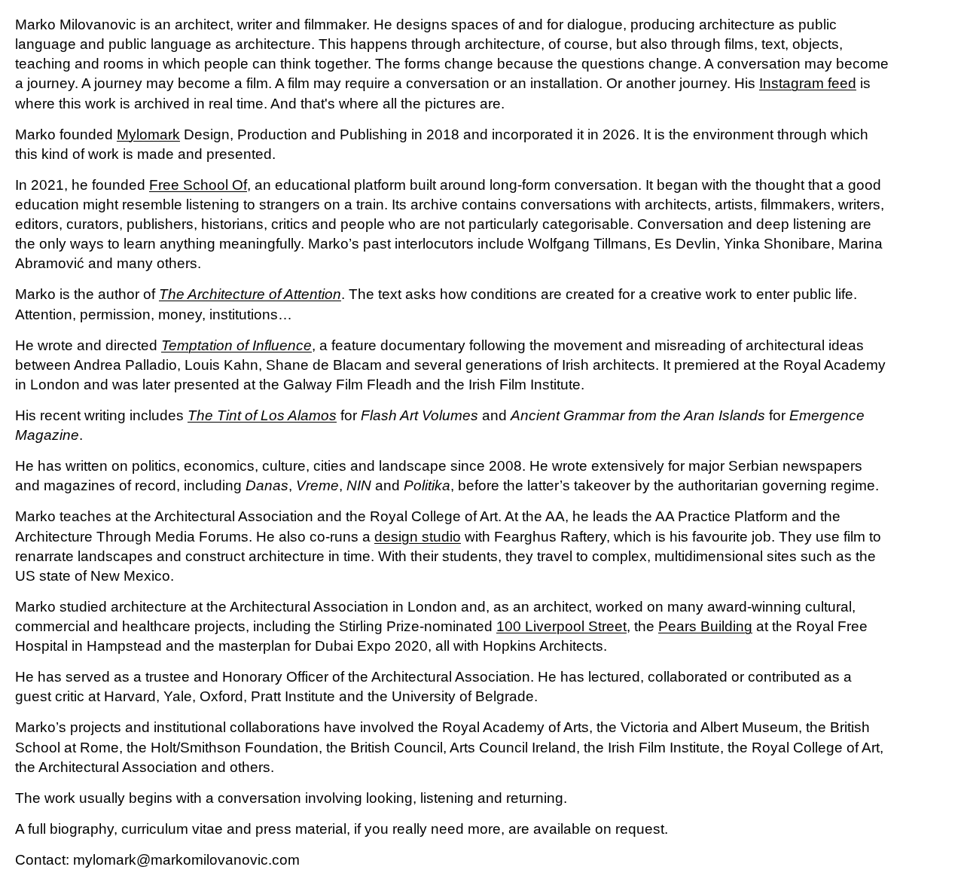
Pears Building (705, 626)
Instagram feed (807, 83)
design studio (417, 537)
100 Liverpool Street (561, 626)
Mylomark (148, 134)
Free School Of (198, 185)
